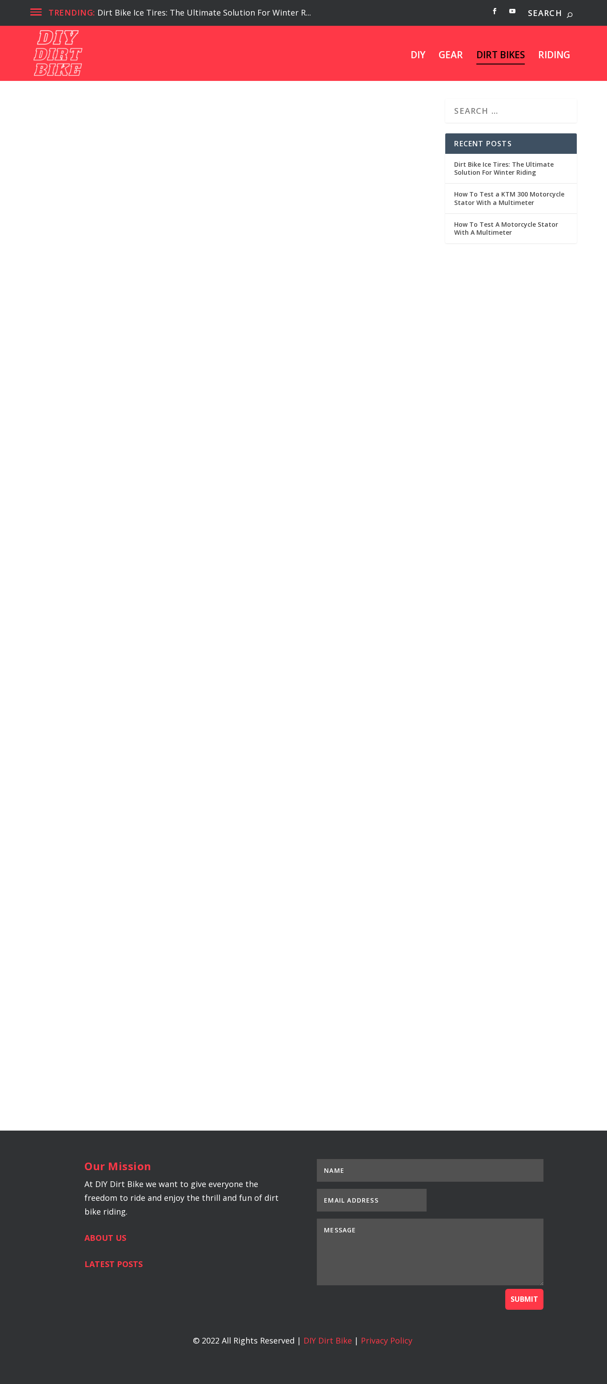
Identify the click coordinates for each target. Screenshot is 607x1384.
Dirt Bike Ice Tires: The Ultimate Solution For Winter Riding (203, 330)
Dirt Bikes (500, 56)
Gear (451, 56)
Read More (67, 384)
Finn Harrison (63, 345)
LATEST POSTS (113, 1264)
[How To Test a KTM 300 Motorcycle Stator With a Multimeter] (232, 534)
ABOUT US (105, 1237)
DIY (418, 56)
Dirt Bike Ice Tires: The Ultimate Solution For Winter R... (204, 12)
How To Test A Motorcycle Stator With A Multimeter (183, 1022)
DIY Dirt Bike (328, 1340)
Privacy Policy (387, 1340)
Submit (524, 1299)
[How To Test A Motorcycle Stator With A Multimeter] (232, 887)
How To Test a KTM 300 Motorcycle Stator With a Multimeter (207, 669)
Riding (554, 56)
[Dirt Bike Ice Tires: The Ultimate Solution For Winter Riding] (203, 213)
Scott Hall (58, 684)
